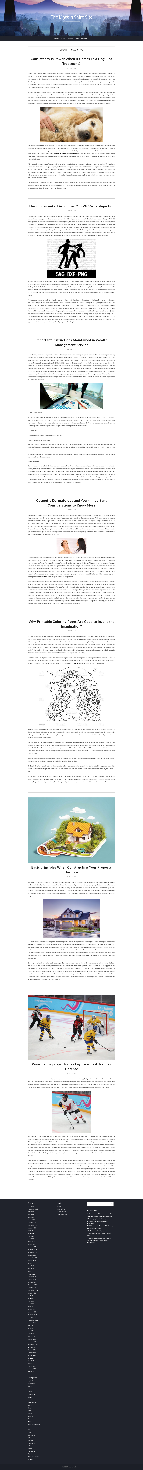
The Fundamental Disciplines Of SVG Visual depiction (71, 206)
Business (30, 1389)
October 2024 (32, 1222)
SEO (29, 1438)
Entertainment (32, 1402)
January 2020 (32, 1371)
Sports (30, 1448)
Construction (32, 1394)
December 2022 (32, 1282)
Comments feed (62, 1211)
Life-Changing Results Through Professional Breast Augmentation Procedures (97, 1221)
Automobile (31, 1383)
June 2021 (31, 1328)
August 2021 (32, 1323)
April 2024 (31, 1239)
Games (30, 1413)
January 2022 (32, 1312)
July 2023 (30, 1263)
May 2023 (31, 1268)
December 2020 (32, 1344)
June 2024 (31, 1233)
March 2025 (31, 1220)
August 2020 (32, 1355)
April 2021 (31, 1333)
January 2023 (32, 1279)
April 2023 (31, 1271)
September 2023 (33, 1258)
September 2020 (33, 1352)
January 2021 (32, 1342)
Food (29, 1410)
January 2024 (32, 1247)
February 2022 (32, 1309)
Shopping (84, 38)
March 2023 (31, 1274)
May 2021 (31, 1331)
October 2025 (32, 1206)
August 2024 (32, 1228)
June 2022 (31, 1298)
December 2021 (32, 1314)
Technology (31, 1451)
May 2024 (31, 1236)
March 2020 (31, 1366)
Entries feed (61, 1209)
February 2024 (32, 1244)
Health (63, 38)
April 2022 (31, 1304)
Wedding (30, 1459)
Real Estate (70, 38)
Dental (30, 1397)
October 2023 (32, 1255)
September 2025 (33, 1209)
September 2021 (33, 1320)
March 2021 (31, 1336)
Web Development (33, 1456)
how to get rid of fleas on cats (66, 153)
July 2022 (30, 1296)
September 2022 (33, 1290)
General (56, 38)
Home (29, 1421)
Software (30, 1446)
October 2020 (32, 1350)
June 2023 (31, 1266)
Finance (30, 1405)
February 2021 (32, 1339)
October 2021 (32, 1317)
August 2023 (32, 1260)
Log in (59, 1206)
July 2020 (30, 1358)
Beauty (77, 38)
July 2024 (30, 1230)
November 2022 (32, 1285)
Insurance (31, 1427)
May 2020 (31, 1361)
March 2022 (31, 1306)
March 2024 (31, 1241)
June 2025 (31, 1211)
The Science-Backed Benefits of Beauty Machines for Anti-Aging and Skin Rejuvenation (99, 1240)
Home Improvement (34, 1424)
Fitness (30, 1408)
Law (29, 1429)
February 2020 (32, 1369)
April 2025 (31, 1217)
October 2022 (32, 1287)
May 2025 (31, 1214)
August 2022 (32, 1293)
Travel (30, 1454)
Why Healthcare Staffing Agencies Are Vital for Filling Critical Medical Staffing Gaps (99, 1233)
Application (31, 1381)
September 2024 (33, 1225)
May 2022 (31, 1301)
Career (30, 1391)
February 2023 (32, 1276)
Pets (29, 1432)
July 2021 (30, 1325)
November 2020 (32, 1347)
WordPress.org (62, 1214)
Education (31, 1400)
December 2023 (32, 1249)
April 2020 (31, 1363)
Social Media (31, 1443)
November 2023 (32, 1252)
